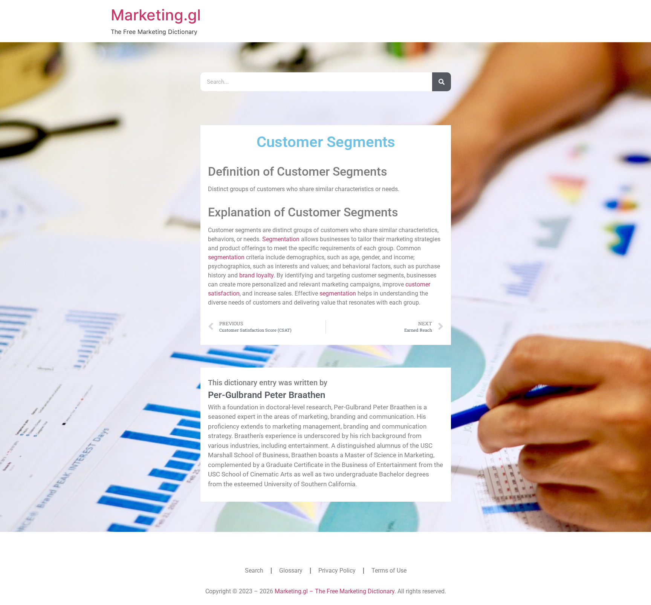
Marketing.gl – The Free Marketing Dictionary (334, 591)
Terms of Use (388, 570)
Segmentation (281, 239)
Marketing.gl (156, 15)
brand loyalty (256, 275)
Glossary (291, 570)
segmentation (226, 257)
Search (254, 570)
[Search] (441, 81)
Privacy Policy (337, 570)
